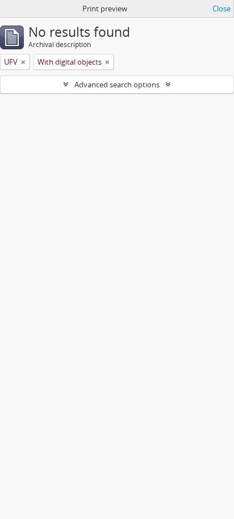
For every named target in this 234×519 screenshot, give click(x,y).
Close (221, 8)
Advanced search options (117, 84)
